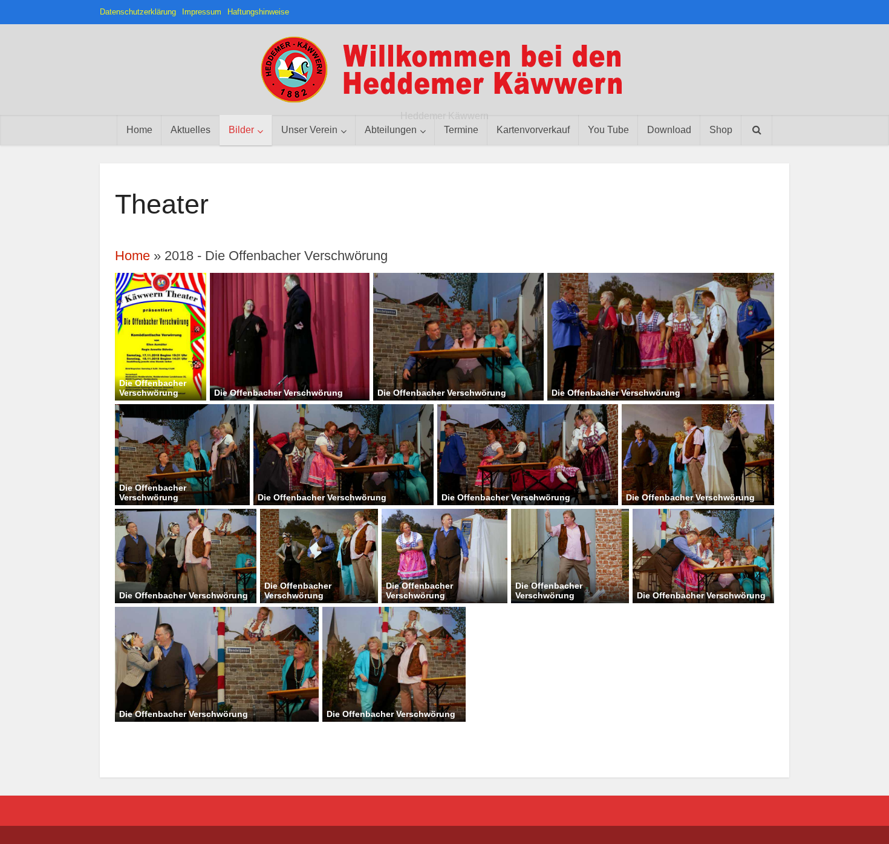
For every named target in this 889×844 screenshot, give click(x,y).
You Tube (608, 130)
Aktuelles (190, 130)
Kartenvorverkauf (533, 130)
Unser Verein (309, 130)
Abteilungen (391, 130)
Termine (461, 130)
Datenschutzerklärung (138, 11)
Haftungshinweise (258, 11)
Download (669, 130)
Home (139, 130)
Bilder (241, 130)
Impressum (201, 11)
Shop (720, 130)
